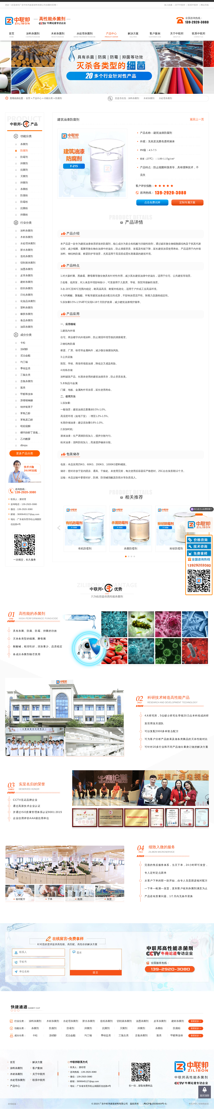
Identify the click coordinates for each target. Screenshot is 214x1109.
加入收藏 (168, 5)
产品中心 (111, 35)
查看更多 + (196, 1021)
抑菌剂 (24, 163)
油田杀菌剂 (26, 326)
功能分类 (48, 98)
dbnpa (23, 445)
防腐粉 (24, 195)
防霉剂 (24, 157)
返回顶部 (204, 1095)
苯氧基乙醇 (26, 419)
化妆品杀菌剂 (27, 301)
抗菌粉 (24, 208)
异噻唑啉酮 (26, 400)
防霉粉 (24, 201)
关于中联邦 (180, 5)
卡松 (22, 342)
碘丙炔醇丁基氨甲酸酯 (31, 432)
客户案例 (155, 35)
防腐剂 (58, 98)
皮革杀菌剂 (26, 275)
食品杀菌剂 (26, 320)
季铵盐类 (25, 368)
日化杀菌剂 (26, 294)
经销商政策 (204, 1104)
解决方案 (133, 35)
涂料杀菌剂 (33, 35)
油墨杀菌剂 (26, 269)
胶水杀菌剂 (26, 250)
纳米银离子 (26, 407)
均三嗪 (24, 362)
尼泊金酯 (25, 355)
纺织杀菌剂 (26, 288)
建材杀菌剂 (26, 282)
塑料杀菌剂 (26, 307)
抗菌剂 (24, 169)
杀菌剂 (24, 144)
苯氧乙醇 (25, 413)
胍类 (22, 387)
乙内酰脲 (25, 439)
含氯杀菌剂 (26, 381)
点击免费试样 (152, 202)
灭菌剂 (24, 176)
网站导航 (205, 5)
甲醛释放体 (26, 394)
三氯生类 (25, 374)
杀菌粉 (24, 189)
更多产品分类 (24, 453)
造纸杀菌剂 (26, 256)
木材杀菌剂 (57, 35)
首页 (11, 35)
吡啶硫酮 (25, 426)
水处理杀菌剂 (85, 35)
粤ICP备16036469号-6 (155, 1103)
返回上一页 (197, 119)
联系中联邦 (193, 5)
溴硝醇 (24, 349)
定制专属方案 (187, 202)
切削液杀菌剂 (27, 262)
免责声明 (193, 1104)
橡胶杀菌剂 (26, 314)
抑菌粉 (24, 214)
